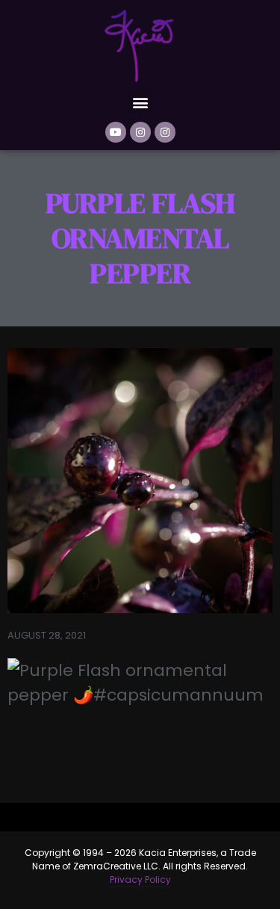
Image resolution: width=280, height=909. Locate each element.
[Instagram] (140, 132)
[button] (140, 102)
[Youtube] (115, 132)
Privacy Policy (140, 879)
